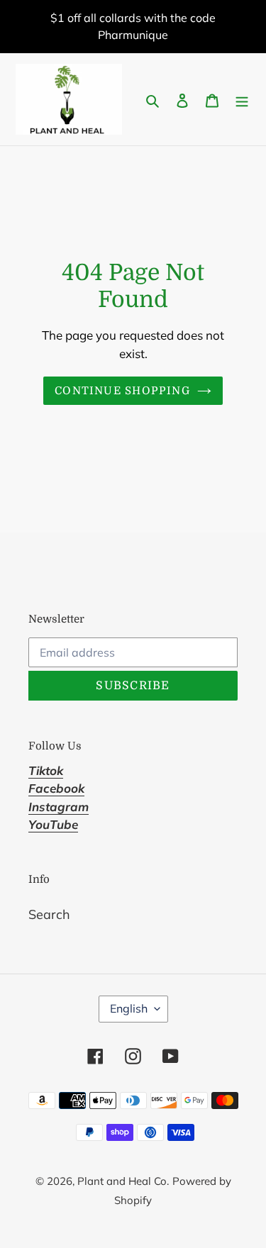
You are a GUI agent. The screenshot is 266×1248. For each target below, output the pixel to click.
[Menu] (242, 99)
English (129, 1008)
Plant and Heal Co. (123, 1181)
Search (49, 914)
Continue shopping (122, 390)
